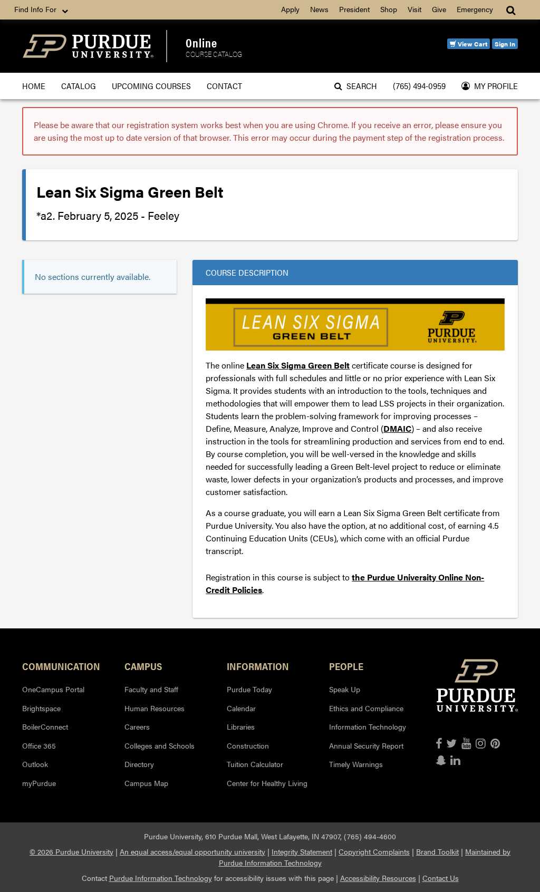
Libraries (241, 726)
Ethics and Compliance (366, 708)
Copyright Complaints (374, 851)
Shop (388, 9)
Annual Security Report (366, 745)
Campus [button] (143, 666)
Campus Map (146, 783)
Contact (224, 86)
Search (359, 86)
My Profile (494, 86)
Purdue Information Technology (160, 877)
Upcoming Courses (151, 86)
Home (33, 86)
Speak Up (344, 689)
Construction (248, 745)
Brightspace (41, 708)
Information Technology (367, 726)
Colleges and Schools (159, 745)
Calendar (241, 708)
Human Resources (154, 708)
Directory (139, 764)
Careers (137, 726)
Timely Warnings (356, 764)
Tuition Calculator (255, 764)
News (319, 9)
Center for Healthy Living (267, 783)
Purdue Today (249, 689)
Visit (414, 9)
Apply (290, 9)
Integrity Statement (302, 851)
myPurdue (39, 783)
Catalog (78, 86)
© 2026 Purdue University (71, 851)
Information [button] (258, 666)
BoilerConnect (45, 726)
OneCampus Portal (53, 689)
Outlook (35, 764)
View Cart (471, 44)
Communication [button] (61, 666)
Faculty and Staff (151, 689)
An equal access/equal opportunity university (192, 851)
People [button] (346, 666)
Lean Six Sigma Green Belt (298, 365)
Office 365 (39, 745)
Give (439, 9)
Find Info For (36, 9)
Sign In (505, 44)
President (354, 9)
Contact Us (440, 877)
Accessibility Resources (378, 877)
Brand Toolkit (437, 851)
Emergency (475, 9)
